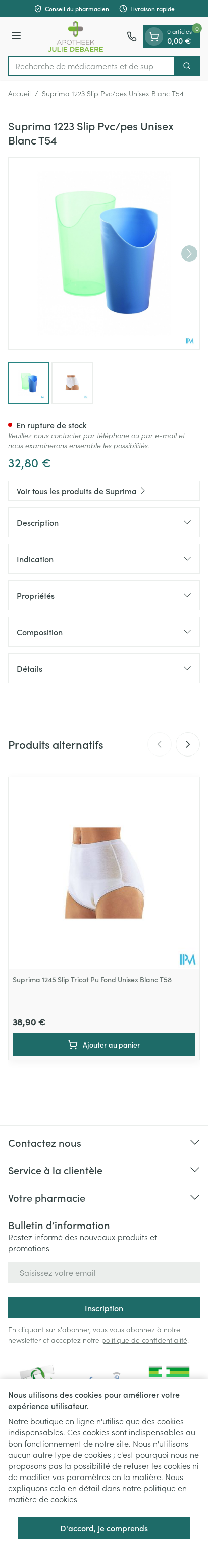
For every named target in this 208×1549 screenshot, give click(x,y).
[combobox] (91, 66)
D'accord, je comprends (104, 1527)
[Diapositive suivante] (188, 744)
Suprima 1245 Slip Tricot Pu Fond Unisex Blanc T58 (92, 979)
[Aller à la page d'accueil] (75, 36)
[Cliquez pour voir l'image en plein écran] (104, 253)
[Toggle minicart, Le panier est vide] (154, 36)
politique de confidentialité (144, 1340)
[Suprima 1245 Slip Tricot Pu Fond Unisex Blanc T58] (104, 873)
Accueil (19, 93)
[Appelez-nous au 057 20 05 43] (132, 36)
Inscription (104, 1307)
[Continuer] (189, 253)
